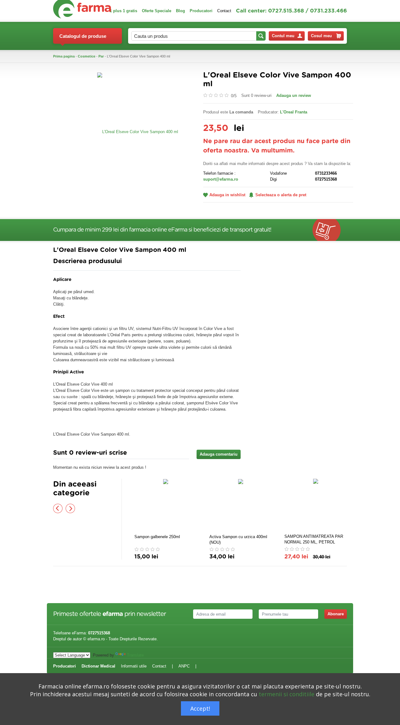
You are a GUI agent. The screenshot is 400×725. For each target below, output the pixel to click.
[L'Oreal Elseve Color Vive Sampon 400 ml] (137, 131)
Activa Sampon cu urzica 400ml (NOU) (238, 539)
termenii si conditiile (286, 694)
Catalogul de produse (82, 36)
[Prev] (57, 508)
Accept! (200, 708)
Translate (135, 655)
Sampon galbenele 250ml (157, 536)
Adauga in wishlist (227, 194)
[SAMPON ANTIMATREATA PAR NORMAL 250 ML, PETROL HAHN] (315, 505)
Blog (180, 10)
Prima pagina (64, 56)
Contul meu (283, 35)
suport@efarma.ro (220, 179)
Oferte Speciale (156, 10)
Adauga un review (293, 95)
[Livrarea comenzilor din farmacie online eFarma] (329, 230)
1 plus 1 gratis (123, 10)
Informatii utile (134, 666)
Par (101, 56)
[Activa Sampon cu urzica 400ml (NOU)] (240, 505)
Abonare (336, 614)
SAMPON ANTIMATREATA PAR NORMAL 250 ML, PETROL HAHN (313, 539)
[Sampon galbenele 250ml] (165, 505)
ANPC (184, 666)
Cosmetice (86, 56)
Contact (224, 10)
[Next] (70, 508)
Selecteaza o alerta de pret (280, 194)
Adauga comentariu (219, 454)
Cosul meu (321, 35)
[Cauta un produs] (261, 36)
